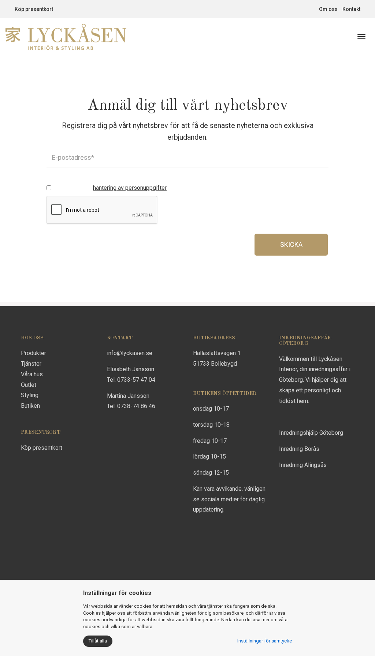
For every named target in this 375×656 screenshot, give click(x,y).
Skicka (291, 244)
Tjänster (31, 363)
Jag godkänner (110, 187)
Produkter (33, 353)
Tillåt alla (98, 641)
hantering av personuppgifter (130, 187)
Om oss (328, 9)
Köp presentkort (34, 9)
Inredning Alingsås (303, 464)
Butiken (30, 405)
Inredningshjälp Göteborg (311, 432)
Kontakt (351, 9)
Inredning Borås (299, 448)
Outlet (28, 384)
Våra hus (32, 374)
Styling (29, 395)
